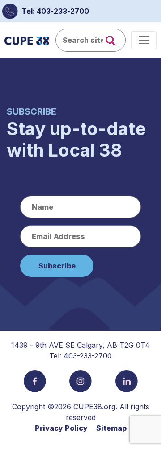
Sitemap (111, 428)
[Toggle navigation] (144, 40)
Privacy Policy (61, 428)
